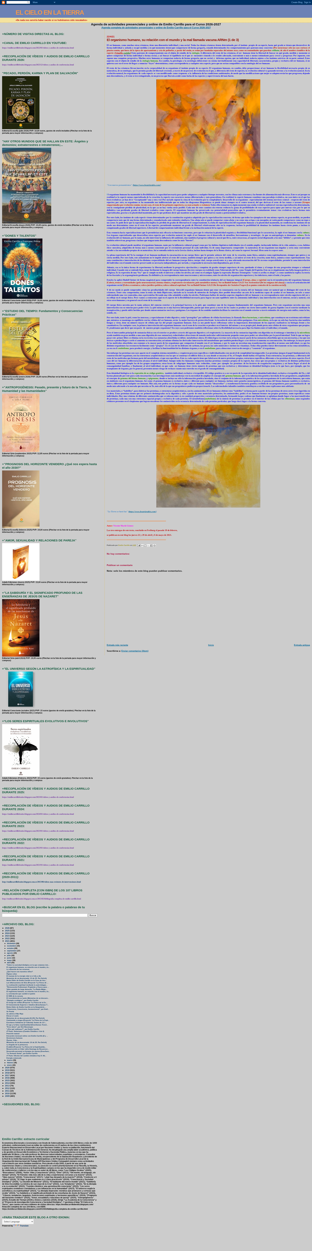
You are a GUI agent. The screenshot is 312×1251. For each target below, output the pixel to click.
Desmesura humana (14, 1038)
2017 (7, 1075)
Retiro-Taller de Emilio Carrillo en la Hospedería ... (26, 1007)
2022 (7, 938)
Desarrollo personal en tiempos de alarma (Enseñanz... (28, 1051)
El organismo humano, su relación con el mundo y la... (28, 967)
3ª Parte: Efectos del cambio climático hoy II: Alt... (26, 1056)
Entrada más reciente (117, 645)
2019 (7, 1070)
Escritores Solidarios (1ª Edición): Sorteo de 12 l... (26, 1022)
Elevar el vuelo (12, 1016)
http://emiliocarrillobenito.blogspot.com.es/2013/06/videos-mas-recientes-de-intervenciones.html (41, 882)
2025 (7, 931)
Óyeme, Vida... (12, 1040)
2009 (7, 1096)
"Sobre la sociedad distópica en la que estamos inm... (28, 965)
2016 (7, 1078)
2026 (7, 928)
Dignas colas (11, 974)
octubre (10, 948)
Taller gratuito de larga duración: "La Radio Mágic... (26, 989)
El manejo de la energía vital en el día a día (23, 976)
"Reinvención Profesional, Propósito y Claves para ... (27, 987)
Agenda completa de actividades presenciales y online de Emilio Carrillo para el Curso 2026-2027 (156, 27)
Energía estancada (13, 1058)
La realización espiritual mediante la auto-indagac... (27, 985)
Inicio (211, 645)
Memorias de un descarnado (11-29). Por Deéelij (25, 1018)
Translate (24, 1226)
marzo (10, 1060)
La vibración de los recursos (17, 969)
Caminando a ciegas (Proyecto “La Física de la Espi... (27, 1020)
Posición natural (13, 1033)
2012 (7, 1088)
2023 (7, 936)
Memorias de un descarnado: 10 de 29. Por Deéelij (26, 1042)
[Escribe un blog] (145, 545)
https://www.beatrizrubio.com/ (146, 185)
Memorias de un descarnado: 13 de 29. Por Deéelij (26, 978)
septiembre (12, 951)
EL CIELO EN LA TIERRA (50, 12)
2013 (7, 1086)
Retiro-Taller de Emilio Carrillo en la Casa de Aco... (26, 980)
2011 (7, 1091)
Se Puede (10, 1011)
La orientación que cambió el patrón (20, 994)
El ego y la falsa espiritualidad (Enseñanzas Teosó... (27, 1025)
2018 (7, 1073)
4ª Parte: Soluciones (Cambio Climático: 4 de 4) (25, 1031)
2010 (7, 1093)
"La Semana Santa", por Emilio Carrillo (22, 1053)
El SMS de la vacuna (14, 996)
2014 (7, 1083)
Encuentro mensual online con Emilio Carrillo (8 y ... (27, 1036)
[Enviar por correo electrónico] (142, 545)
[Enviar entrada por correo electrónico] (138, 545)
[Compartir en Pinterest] (154, 545)
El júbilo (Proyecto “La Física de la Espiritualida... (26, 1047)
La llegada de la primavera (17, 1045)
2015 (7, 1080)
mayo (9, 960)
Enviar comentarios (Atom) (134, 651)
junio (9, 958)
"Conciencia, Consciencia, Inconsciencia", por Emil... (27, 1009)
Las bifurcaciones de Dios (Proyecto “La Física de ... (27, 983)
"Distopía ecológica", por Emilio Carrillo (22, 1000)
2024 (7, 933)
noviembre (12, 946)
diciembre (11, 943)
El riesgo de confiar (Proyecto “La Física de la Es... (26, 1002)
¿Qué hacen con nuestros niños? (19, 971)
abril (9, 963)
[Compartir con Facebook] (151, 545)
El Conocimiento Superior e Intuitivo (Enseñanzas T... (27, 1005)
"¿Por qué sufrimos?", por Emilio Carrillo (22, 1029)
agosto (10, 953)
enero (9, 1065)
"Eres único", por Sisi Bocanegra (19, 1027)
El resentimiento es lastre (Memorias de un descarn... (27, 998)
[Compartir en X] (148, 545)
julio (9, 955)
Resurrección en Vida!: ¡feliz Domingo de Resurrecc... (27, 1049)
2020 (7, 1068)
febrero (10, 1063)
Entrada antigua (302, 645)
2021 (7, 941)
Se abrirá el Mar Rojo (14, 1014)
